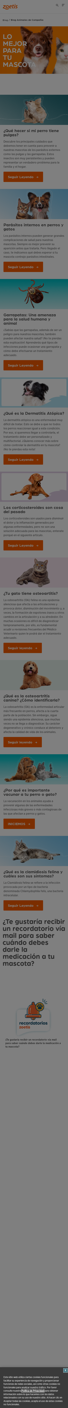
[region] (34, 1387)
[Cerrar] (65, 1370)
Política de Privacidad (33, 1391)
